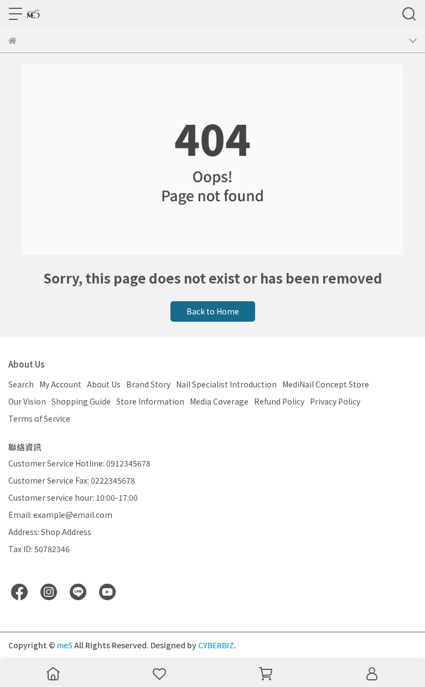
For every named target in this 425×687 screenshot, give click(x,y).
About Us (104, 384)
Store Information (150, 401)
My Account (60, 384)
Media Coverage (219, 401)
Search (21, 384)
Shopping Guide (81, 401)
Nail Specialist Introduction (226, 384)
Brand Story (148, 384)
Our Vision (27, 401)
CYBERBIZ (216, 645)
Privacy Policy (335, 401)
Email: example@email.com (60, 514)
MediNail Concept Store (325, 384)
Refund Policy (279, 401)
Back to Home (212, 311)
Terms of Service (39, 418)
